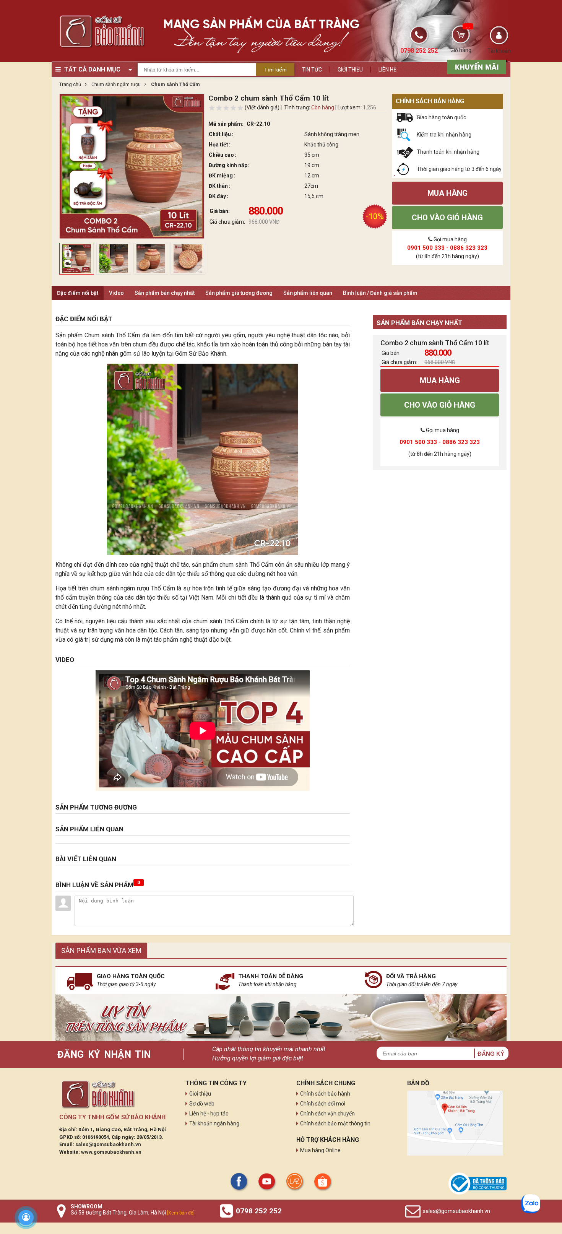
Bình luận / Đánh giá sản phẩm (380, 293)
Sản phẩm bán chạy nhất (165, 293)
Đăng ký (491, 1053)
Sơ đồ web (201, 1104)
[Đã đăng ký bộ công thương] (477, 1183)
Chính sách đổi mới (322, 1104)
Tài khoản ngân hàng (214, 1123)
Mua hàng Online (320, 1150)
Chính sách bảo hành (325, 1094)
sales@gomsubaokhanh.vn (108, 1144)
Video (116, 293)
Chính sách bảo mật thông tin (335, 1123)
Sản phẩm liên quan (307, 293)
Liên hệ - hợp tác (208, 1113)
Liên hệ (387, 70)
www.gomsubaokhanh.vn (111, 1152)
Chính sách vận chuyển (327, 1113)
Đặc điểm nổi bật (77, 293)
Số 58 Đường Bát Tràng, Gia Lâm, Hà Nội (133, 1213)
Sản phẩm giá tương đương (239, 293)
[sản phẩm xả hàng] (475, 66)
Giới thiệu (350, 70)
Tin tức (312, 70)
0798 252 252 (259, 1210)
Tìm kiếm (275, 70)
